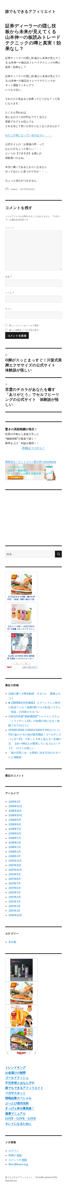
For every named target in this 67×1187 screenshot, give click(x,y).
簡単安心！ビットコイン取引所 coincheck (30, 461)
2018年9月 (14, 819)
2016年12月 (15, 915)
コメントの (17, 1159)
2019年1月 (14, 801)
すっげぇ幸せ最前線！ (19, 1108)
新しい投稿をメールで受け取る (24, 329)
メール (9, 292)
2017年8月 (14, 878)
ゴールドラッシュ (17, 1077)
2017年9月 (14, 874)
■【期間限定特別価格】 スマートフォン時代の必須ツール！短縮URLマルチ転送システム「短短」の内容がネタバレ (34, 707)
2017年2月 (14, 906)
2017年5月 (14, 892)
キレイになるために (18, 1124)
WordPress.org (18, 1164)
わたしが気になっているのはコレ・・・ (28, 135)
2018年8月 (14, 824)
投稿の (15, 1155)
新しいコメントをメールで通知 (24, 325)
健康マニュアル (15, 1113)
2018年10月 (15, 815)
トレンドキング (15, 1067)
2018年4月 (14, 842)
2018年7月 (14, 828)
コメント (9, 227)
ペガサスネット (15, 1093)
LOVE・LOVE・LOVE (20, 1118)
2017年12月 (15, 860)
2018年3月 (14, 847)
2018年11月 (15, 810)
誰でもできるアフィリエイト (30, 11)
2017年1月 (14, 910)
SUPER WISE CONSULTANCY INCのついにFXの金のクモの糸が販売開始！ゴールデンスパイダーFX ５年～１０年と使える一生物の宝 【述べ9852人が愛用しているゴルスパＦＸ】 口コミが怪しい (34, 739)
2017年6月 (14, 888)
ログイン (13, 1150)
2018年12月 (15, 806)
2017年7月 (14, 883)
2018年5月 (14, 838)
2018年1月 (14, 856)
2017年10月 (15, 869)
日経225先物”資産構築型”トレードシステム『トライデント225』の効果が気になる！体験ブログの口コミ (34, 721)
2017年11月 (14, 865)
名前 (8, 276)
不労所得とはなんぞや (19, 1083)
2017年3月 (14, 901)
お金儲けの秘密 (15, 1072)
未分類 (12, 942)
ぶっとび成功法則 (17, 1103)
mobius (13, 189)
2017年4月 (14, 897)
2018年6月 (14, 833)
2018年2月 (14, 851)
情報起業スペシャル (18, 1098)
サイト (8, 308)
